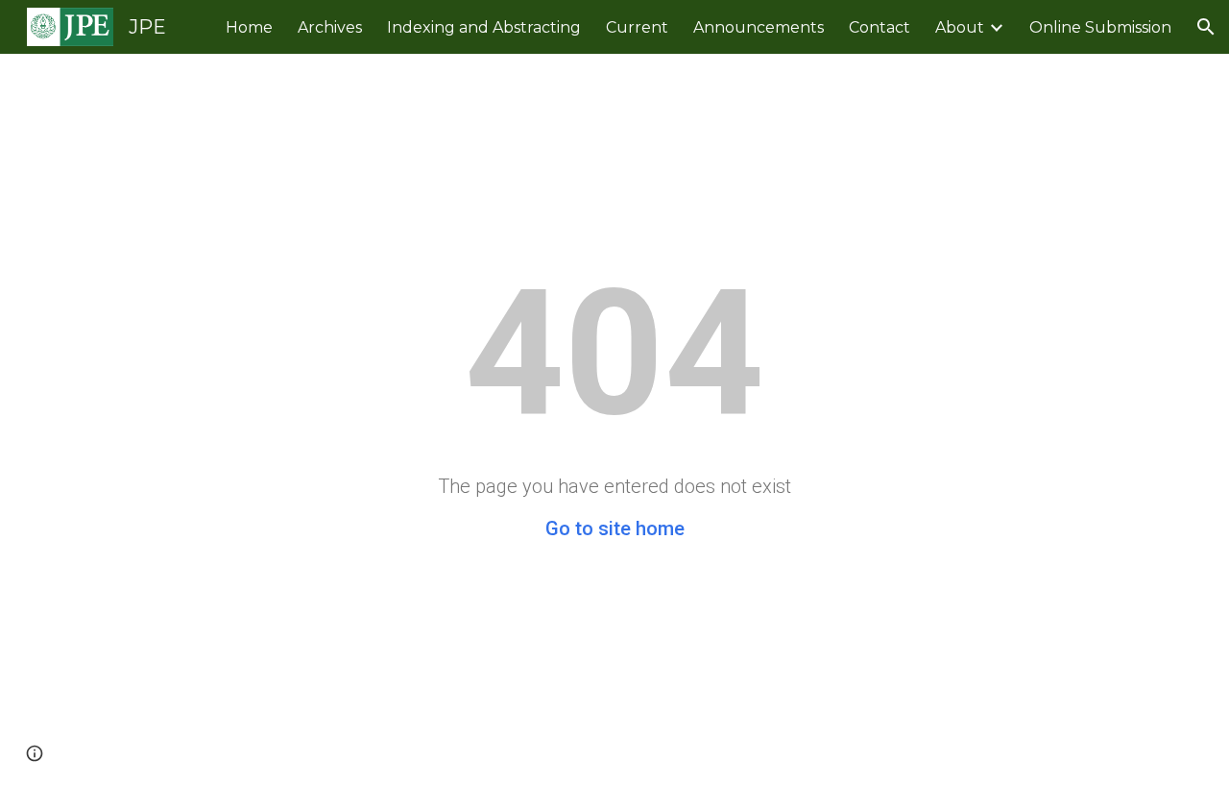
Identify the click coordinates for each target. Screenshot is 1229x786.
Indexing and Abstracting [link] (484, 27)
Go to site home (615, 528)
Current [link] (637, 27)
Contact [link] (879, 27)
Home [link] (249, 27)
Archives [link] (330, 27)
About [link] (959, 27)
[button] (1206, 27)
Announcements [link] (758, 27)
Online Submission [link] (1100, 27)
